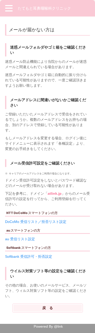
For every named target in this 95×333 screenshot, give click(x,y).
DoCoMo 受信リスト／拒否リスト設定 (35, 222)
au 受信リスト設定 (20, 239)
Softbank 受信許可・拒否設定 (28, 256)
